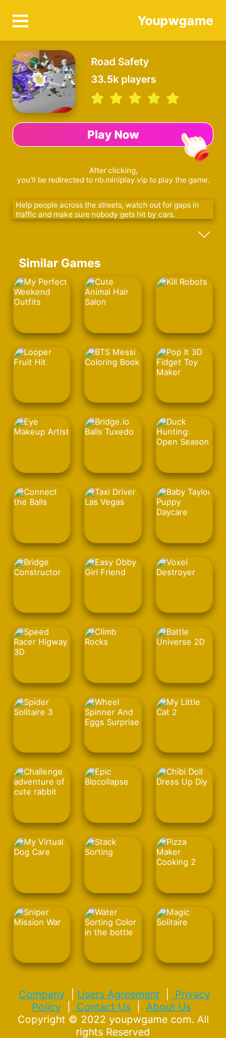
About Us (168, 1006)
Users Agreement (118, 994)
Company (42, 994)
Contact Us (102, 1006)
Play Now (113, 134)
